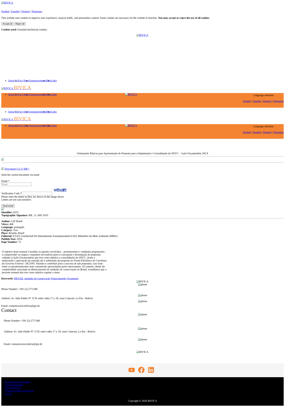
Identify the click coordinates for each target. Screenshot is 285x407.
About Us (13, 80)
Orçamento (72, 278)
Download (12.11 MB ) (17, 168)
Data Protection (13, 387)
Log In (8, 393)
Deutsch (25, 11)
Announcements (37, 80)
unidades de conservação (37, 278)
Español (15, 11)
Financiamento (58, 278)
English (5, 11)
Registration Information (17, 381)
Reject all (20, 24)
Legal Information (14, 384)
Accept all (7, 24)
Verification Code (11, 193)
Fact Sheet (23, 80)
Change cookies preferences (19, 390)
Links (54, 80)
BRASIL (19, 278)
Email (5, 181)
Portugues (37, 11)
